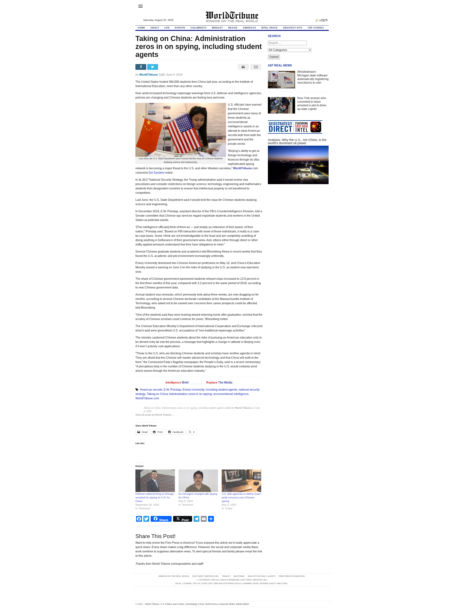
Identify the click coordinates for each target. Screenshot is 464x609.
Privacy (226, 576)
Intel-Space (269, 27)
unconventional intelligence (230, 393)
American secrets (151, 389)
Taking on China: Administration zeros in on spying (179, 393)
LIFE (167, 27)
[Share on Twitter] (153, 67)
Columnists (198, 27)
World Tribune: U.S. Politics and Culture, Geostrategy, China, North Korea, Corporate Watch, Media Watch (196, 604)
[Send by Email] (256, 67)
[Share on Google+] (165, 67)
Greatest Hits (292, 27)
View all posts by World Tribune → (154, 414)
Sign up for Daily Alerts (262, 576)
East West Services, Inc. (205, 576)
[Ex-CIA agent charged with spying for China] (198, 480)
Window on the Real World (173, 576)
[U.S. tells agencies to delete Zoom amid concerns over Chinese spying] (241, 480)
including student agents (221, 389)
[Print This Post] (243, 67)
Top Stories (316, 27)
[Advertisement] (298, 221)
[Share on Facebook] (141, 67)
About (154, 27)
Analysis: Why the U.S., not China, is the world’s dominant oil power (297, 141)
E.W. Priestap (172, 389)
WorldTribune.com (147, 398)
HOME (141, 27)
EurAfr (180, 27)
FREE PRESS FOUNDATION (291, 576)
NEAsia (233, 27)
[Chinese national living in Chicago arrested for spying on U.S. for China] (155, 480)
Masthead (239, 576)
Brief (185, 382)
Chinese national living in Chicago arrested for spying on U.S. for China (154, 497)
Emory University (193, 389)
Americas (249, 27)
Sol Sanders (156, 172)
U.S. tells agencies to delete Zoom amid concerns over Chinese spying (241, 497)
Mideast (217, 27)
